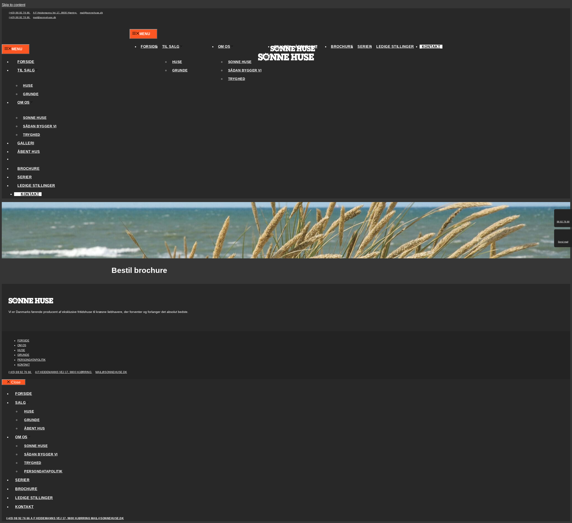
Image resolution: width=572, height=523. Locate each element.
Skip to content (13, 5)
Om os (224, 47)
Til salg (170, 47)
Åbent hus (28, 152)
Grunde (180, 70)
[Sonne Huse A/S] (292, 51)
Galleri (25, 143)
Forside (149, 47)
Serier (365, 47)
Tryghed (236, 79)
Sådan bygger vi (245, 70)
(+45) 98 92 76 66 (19, 12)
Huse (177, 62)
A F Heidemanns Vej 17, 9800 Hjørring (55, 12)
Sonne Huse (240, 62)
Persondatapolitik (31, 359)
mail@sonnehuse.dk (91, 12)
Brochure (342, 47)
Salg (20, 403)
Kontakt (431, 47)
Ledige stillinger (395, 47)
